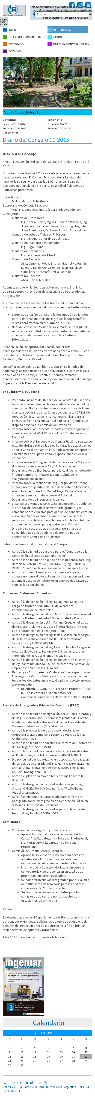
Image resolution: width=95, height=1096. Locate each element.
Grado (57, 37)
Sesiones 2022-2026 (59, 128)
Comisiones (9, 119)
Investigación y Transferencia (72, 44)
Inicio (12, 30)
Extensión (15, 51)
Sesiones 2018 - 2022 (14, 128)
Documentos (10, 132)
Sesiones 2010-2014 (14, 124)
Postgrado (16, 44)
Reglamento (55, 119)
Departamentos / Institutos (27, 37)
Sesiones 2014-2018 (59, 124)
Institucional (62, 30)
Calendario (48, 1022)
